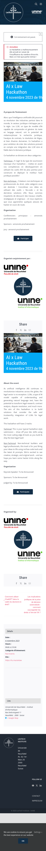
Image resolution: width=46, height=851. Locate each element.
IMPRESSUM (37, 800)
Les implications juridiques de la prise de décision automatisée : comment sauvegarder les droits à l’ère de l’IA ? (32, 604)
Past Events (10, 654)
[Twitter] (37, 785)
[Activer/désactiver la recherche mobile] (36, 4)
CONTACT (36, 796)
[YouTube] (33, 785)
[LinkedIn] (41, 785)
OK (23, 841)
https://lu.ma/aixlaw (13, 660)
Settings (37, 832)
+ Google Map (12, 718)
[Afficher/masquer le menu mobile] (41, 4)
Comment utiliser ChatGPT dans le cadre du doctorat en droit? (13, 600)
